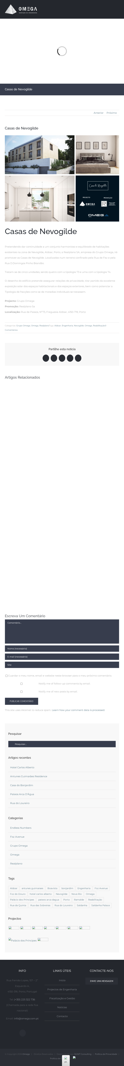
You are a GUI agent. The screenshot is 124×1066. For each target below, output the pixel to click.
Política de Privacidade (106, 1054)
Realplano (44, 325)
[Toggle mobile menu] (118, 9)
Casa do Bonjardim (21, 785)
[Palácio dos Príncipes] (22, 940)
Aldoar (57, 325)
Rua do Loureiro (19, 803)
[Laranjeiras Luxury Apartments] (61, 931)
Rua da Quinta (18, 905)
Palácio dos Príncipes (22, 899)
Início (62, 980)
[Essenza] (42, 943)
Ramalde (79, 899)
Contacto (62, 1016)
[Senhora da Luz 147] (84, 931)
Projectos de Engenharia (62, 989)
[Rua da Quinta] (49, 931)
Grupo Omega (23, 325)
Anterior (98, 112)
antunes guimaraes (32, 888)
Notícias (62, 1007)
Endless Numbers (20, 827)
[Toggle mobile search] (112, 9)
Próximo (112, 112)
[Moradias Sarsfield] (37, 931)
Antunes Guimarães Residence (28, 776)
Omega (34, 325)
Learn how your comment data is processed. (78, 710)
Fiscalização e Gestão (62, 998)
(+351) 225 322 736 (24, 999)
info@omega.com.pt (26, 1018)
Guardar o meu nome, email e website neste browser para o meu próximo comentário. (60, 675)
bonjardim (67, 888)
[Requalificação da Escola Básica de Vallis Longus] (13, 931)
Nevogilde (79, 325)
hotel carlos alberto (41, 894)
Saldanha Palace (100, 905)
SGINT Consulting (82, 1054)
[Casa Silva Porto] (25, 931)
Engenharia (67, 325)
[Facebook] (22, 1033)
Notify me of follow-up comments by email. (64, 683)
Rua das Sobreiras (40, 905)
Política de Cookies (59, 1058)
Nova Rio (77, 894)
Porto (66, 899)
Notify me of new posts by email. (58, 691)
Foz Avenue (17, 836)
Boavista (52, 888)
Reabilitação (99, 325)
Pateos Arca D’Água (22, 794)
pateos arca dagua (48, 899)
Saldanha (82, 905)
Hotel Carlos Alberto (22, 767)
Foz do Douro (18, 894)
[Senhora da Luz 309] (72, 931)
